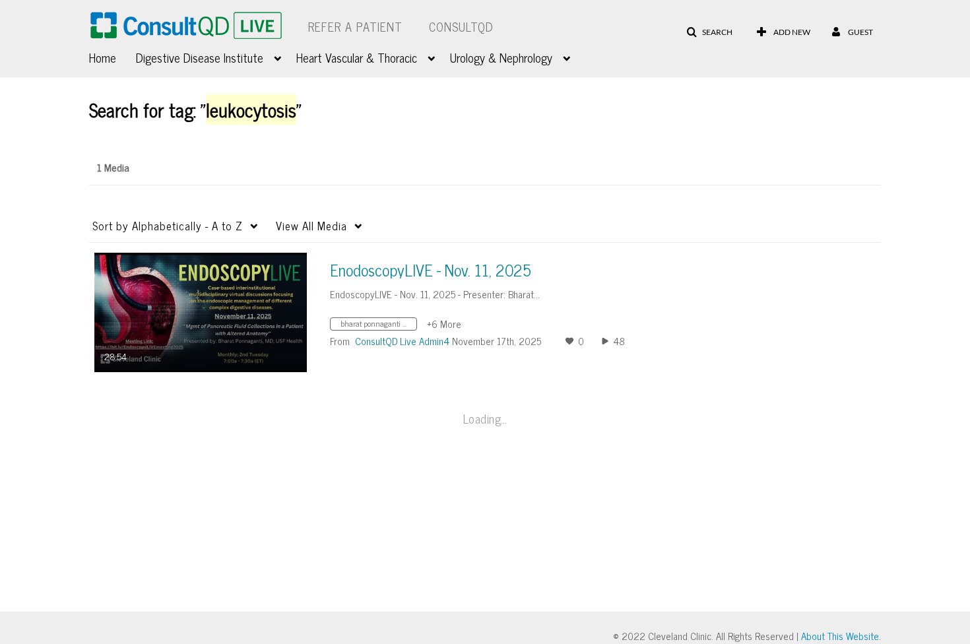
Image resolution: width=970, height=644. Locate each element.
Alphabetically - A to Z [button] (167, 225)
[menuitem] (112, 56)
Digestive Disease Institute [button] (199, 57)
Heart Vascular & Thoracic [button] (356, 57)
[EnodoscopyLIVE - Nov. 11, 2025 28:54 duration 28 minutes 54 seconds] (200, 311)
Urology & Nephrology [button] (501, 57)
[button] (709, 32)
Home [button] (102, 57)
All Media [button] (311, 225)
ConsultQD (461, 26)
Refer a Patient (355, 26)
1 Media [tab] (113, 167)
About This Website (840, 636)
